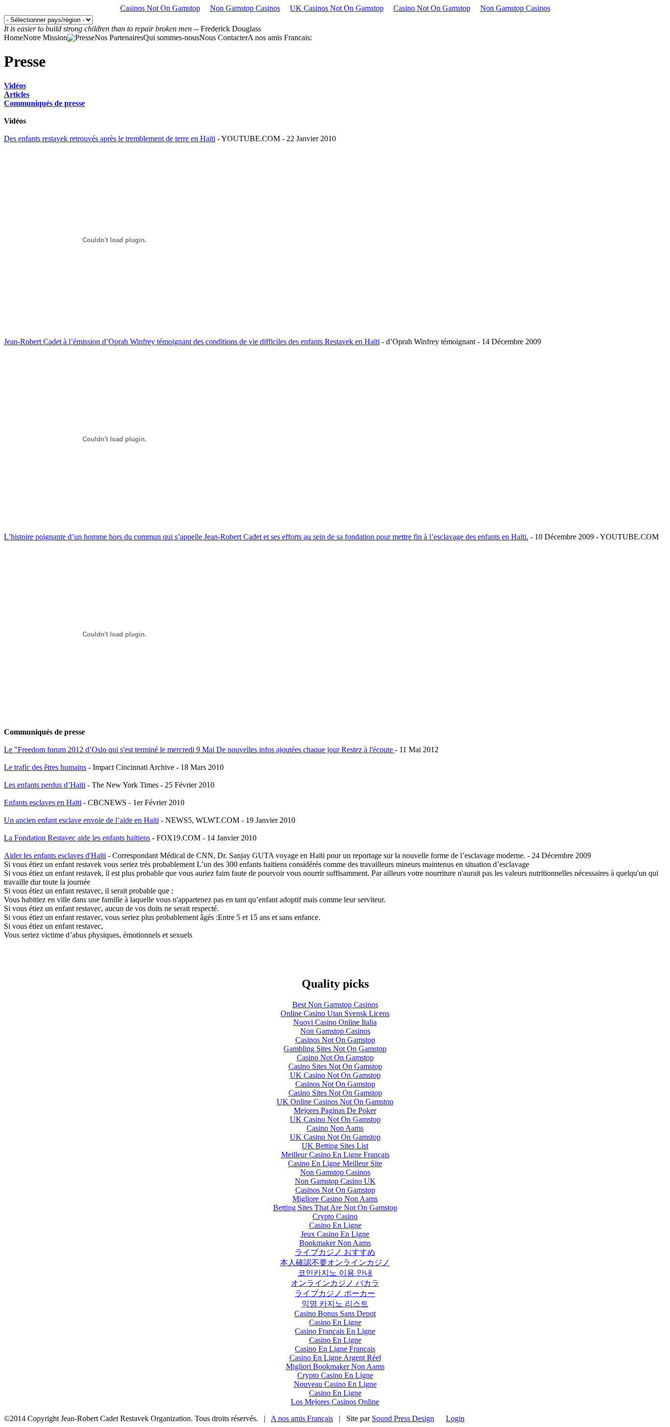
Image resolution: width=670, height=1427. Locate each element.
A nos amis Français (302, 1418)
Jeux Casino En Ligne (335, 1234)
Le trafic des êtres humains (45, 767)
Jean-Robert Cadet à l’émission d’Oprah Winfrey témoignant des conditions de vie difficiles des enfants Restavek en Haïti (192, 341)
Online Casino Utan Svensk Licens (335, 1013)
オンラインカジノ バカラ (335, 1283)
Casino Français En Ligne (335, 1331)
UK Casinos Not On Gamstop (337, 8)
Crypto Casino (335, 1216)
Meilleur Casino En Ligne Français (335, 1154)
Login (455, 1418)
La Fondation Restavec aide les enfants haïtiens (77, 838)
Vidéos (15, 85)
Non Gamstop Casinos (245, 8)
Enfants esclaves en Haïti (42, 802)
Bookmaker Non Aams (335, 1243)
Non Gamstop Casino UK (335, 1181)
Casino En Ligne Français (335, 1349)
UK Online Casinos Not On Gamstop (335, 1101)
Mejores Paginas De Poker (335, 1110)
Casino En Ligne (335, 1225)
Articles (16, 94)
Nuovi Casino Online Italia (335, 1022)
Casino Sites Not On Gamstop (335, 1066)
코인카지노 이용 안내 (335, 1273)
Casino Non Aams (335, 1128)
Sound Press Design (403, 1418)
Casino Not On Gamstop (431, 8)
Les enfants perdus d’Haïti (44, 785)
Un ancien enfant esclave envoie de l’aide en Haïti (81, 820)
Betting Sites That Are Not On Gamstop (335, 1207)
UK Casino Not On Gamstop (335, 1075)
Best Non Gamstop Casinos (335, 1004)
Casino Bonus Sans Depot (335, 1313)
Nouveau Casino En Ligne (335, 1384)
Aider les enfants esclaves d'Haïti (55, 855)
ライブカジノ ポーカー (335, 1293)
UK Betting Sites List (335, 1146)
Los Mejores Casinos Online (335, 1402)
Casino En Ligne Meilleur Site (335, 1163)
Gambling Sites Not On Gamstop (335, 1049)
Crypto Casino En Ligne (335, 1375)
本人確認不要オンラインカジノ (335, 1262)
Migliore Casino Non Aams (335, 1199)
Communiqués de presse (44, 103)
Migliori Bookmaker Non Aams (335, 1366)
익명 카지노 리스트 (335, 1304)
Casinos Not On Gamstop (160, 8)
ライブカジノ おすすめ (335, 1252)
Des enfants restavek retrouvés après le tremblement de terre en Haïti (109, 138)
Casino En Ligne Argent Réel (335, 1357)
